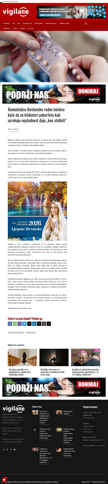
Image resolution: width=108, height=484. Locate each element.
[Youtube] (14, 449)
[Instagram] (7, 449)
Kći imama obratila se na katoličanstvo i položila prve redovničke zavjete (20, 372)
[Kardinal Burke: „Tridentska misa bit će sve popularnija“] (59, 450)
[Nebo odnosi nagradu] (59, 412)
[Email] (29, 324)
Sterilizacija (30, 332)
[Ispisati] (44, 324)
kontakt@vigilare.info (96, 440)
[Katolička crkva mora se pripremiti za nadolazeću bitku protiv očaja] (54, 357)
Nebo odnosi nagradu (67, 412)
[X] (39, 324)
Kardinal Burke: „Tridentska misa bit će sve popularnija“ (69, 452)
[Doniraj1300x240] (54, 105)
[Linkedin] (34, 324)
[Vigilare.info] (17, 12)
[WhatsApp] (15, 324)
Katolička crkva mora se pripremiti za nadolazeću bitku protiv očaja (52, 372)
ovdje (29, 308)
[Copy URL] (49, 324)
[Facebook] (10, 324)
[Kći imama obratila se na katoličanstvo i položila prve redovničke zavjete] (22, 357)
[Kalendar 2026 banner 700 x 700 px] (37, 211)
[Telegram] (24, 324)
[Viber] (20, 324)
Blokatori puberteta (16, 332)
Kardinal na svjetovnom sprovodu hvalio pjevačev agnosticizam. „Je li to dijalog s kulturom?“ (85, 372)
